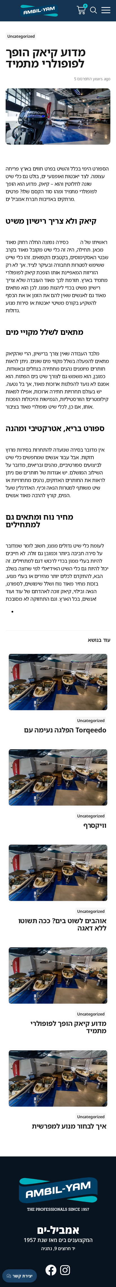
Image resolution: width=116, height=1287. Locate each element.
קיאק (75, 242)
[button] (106, 10)
